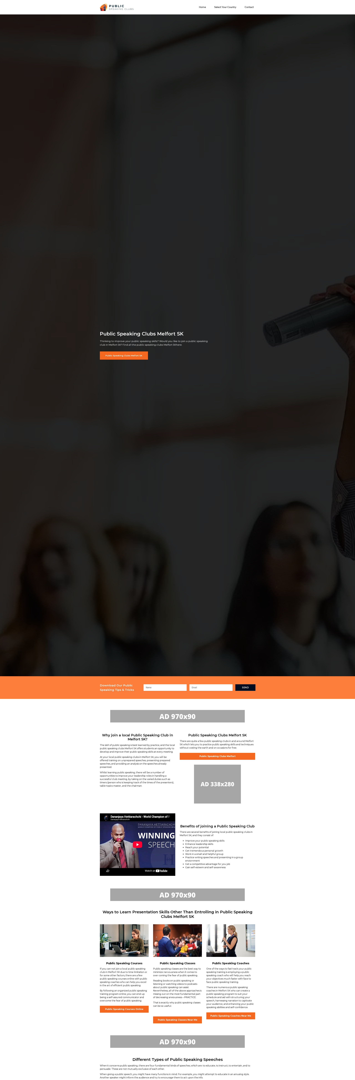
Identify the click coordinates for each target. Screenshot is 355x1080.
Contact (249, 7)
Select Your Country (225, 7)
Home (202, 7)
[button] (124, 355)
